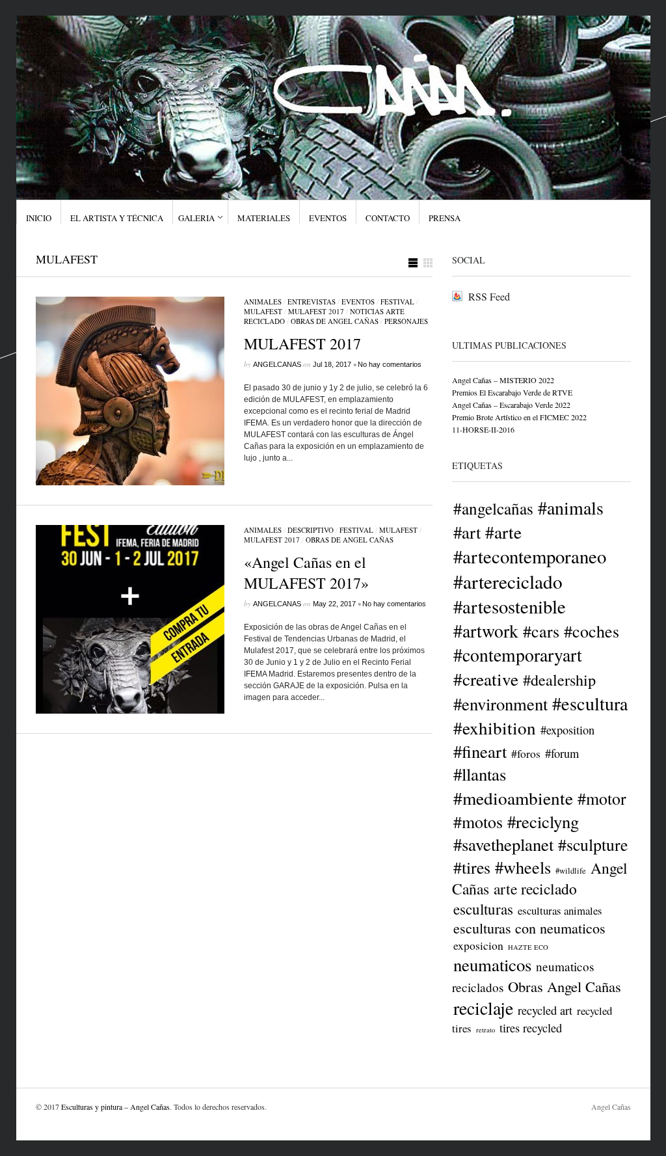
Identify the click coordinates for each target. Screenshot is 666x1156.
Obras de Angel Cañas (335, 321)
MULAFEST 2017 (316, 311)
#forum (562, 753)
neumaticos (492, 964)
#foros (525, 753)
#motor (602, 798)
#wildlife (570, 870)
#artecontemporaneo (529, 556)
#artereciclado (508, 581)
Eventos (328, 218)
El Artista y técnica (116, 218)
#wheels (523, 866)
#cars (541, 631)
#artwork (485, 631)
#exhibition (494, 728)
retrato (485, 1029)
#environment (500, 703)
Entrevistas (311, 301)
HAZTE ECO (528, 947)
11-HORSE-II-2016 (483, 429)
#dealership (559, 679)
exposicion (478, 945)
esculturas (483, 909)
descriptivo (310, 530)
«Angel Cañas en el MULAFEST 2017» (306, 572)
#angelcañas (493, 508)
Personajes (406, 321)
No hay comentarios (389, 364)
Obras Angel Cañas (564, 986)
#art (467, 531)
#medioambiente (513, 798)
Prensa (444, 218)
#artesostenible (509, 606)
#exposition (567, 730)
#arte (503, 532)
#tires (471, 867)
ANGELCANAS (277, 364)
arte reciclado (535, 888)
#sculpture (593, 844)
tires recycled (531, 1028)
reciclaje (483, 1008)
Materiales (263, 218)
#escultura (590, 703)
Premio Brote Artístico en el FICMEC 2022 (519, 417)
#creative (485, 679)
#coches (591, 631)
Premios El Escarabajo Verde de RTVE (512, 392)
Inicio (38, 218)
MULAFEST (263, 311)
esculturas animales (560, 910)
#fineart (480, 751)
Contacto (388, 218)
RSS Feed (489, 296)
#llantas (479, 774)
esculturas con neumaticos (529, 928)
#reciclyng (543, 821)
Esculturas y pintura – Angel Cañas (115, 1106)
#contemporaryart (517, 655)
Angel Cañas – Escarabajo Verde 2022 (511, 404)
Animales (263, 301)
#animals (571, 507)
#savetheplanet (503, 844)
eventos (358, 301)
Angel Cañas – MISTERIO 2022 (503, 380)
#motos (478, 822)
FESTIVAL (397, 301)
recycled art (545, 1010)
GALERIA (196, 218)
